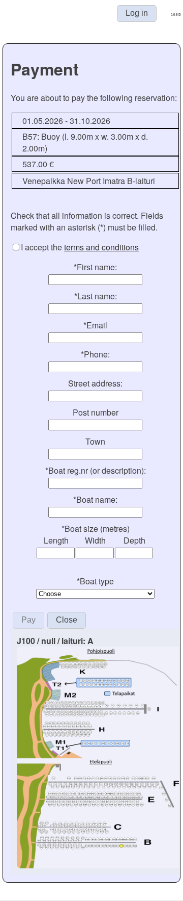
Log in (137, 13)
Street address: (95, 383)
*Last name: (95, 296)
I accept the (80, 247)
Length (56, 540)
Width (95, 540)
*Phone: (95, 354)
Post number (95, 412)
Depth (134, 540)
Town (95, 441)
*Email (95, 325)
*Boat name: (95, 499)
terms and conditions (101, 247)
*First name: (95, 267)
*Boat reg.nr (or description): (95, 470)
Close (66, 619)
